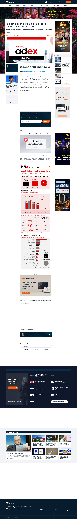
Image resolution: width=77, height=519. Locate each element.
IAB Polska (23, 329)
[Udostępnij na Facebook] (16, 35)
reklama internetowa (29, 329)
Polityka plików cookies (68, 517)
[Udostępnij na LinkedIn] (17, 35)
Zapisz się (45, 121)
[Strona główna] (10, 2)
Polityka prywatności (54, 517)
